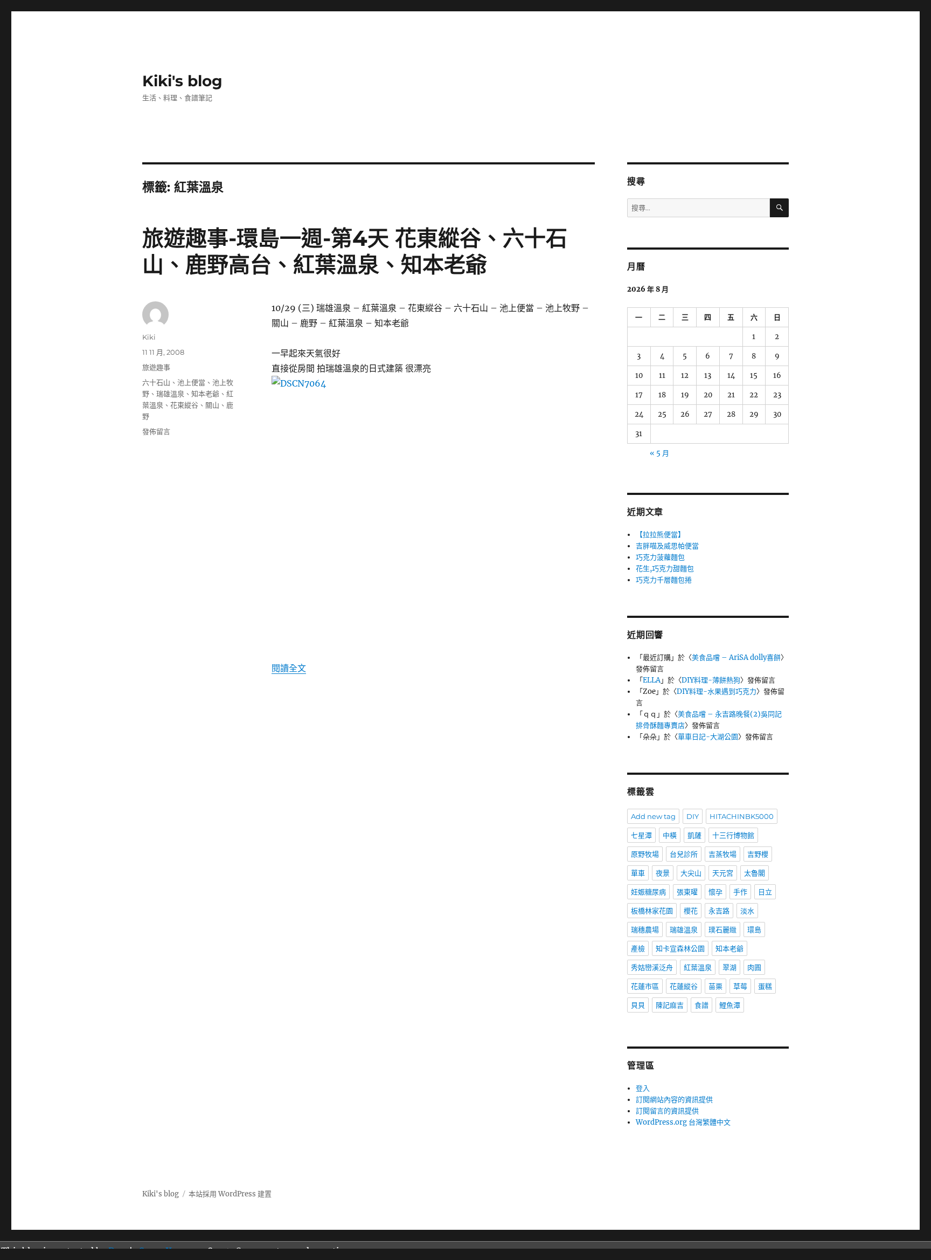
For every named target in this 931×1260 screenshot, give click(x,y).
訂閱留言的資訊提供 (667, 1111)
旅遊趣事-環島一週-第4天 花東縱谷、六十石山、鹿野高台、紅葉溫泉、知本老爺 (354, 251)
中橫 (670, 835)
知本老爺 (205, 393)
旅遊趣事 (156, 367)
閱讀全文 (289, 668)
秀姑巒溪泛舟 (652, 967)
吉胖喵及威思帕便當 (667, 545)
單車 (638, 873)
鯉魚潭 (729, 1005)
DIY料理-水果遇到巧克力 (716, 691)
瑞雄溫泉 (170, 393)
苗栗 (715, 986)
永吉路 (718, 910)
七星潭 (641, 835)
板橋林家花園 (652, 910)
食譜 (701, 1005)
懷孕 (715, 891)
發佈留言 (156, 431)
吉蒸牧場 (722, 854)
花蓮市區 (645, 986)
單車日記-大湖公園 (708, 736)
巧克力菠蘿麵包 (660, 557)
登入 (643, 1088)
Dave (118, 1250)
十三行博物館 (733, 835)
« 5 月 (659, 453)
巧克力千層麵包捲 (664, 579)
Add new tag (653, 816)
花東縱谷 (184, 405)
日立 (765, 891)
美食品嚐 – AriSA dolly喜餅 (736, 657)
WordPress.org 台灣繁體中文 (683, 1122)
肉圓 (754, 967)
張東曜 (687, 891)
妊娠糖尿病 (648, 891)
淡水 (747, 910)
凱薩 (694, 835)
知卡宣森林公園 (680, 948)
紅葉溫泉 (698, 967)
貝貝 (638, 1005)
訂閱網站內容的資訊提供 (674, 1099)
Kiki (149, 337)
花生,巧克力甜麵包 (665, 568)
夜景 (663, 873)
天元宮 (722, 873)
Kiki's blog (182, 81)
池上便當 (191, 382)
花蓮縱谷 (684, 986)
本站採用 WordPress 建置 (230, 1194)
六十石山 (156, 382)
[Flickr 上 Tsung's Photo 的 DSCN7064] (433, 510)
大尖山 (690, 873)
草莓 (740, 986)
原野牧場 (645, 854)
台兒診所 (684, 854)
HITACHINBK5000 (742, 816)
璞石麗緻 (722, 929)
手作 (740, 891)
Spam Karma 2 (170, 1250)
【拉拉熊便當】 (660, 534)
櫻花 (691, 910)
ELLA (652, 680)
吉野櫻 (757, 854)
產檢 (638, 948)
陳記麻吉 (670, 1005)
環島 (754, 929)
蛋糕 (765, 986)
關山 (212, 405)
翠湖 (729, 967)
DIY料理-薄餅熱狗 (711, 680)
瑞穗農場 (645, 929)
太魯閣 (754, 873)
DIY (692, 816)
